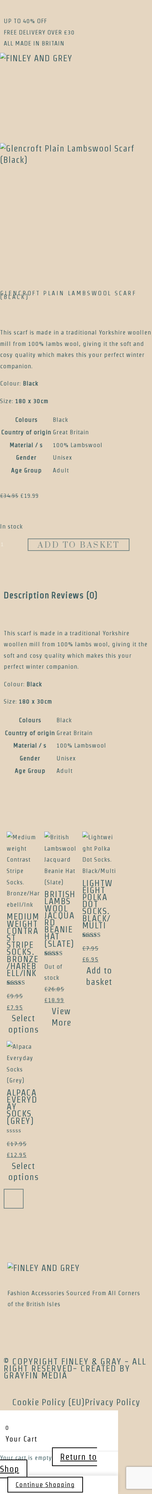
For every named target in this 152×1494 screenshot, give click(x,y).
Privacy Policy (112, 1402)
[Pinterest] (18, 91)
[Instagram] (29, 91)
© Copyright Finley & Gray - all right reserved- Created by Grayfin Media (75, 1368)
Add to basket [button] (99, 976)
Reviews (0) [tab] (74, 595)
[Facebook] (8, 91)
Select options (23, 1023)
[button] (76, 121)
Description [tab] (26, 595)
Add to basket (79, 544)
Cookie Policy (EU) (48, 1402)
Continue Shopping (45, 1484)
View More (61, 1016)
